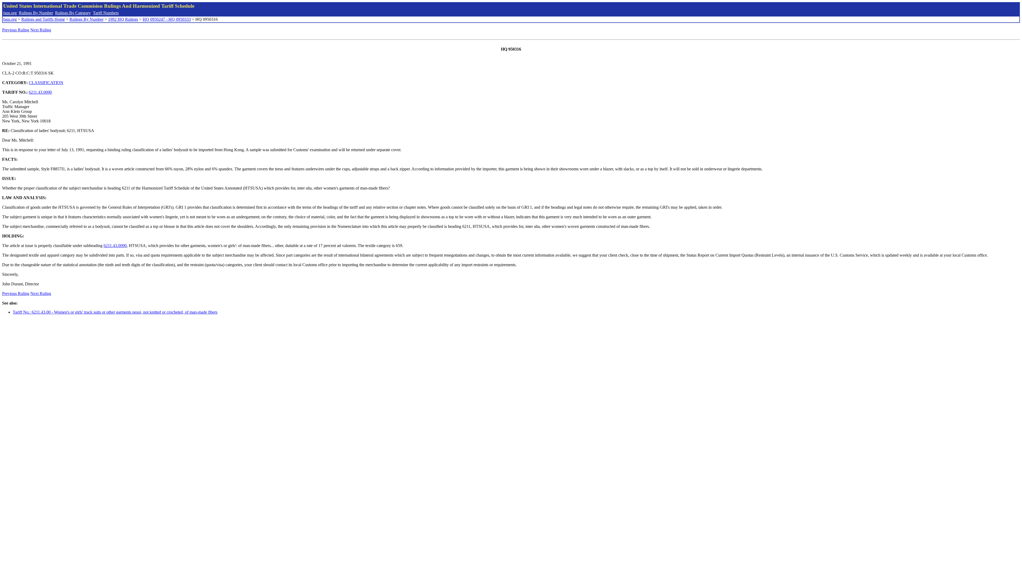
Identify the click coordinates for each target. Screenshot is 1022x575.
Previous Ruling (15, 30)
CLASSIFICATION (46, 82)
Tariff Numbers (106, 13)
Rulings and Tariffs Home (43, 19)
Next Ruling (40, 30)
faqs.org (10, 13)
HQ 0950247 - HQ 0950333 (167, 19)
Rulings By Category (73, 13)
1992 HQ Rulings (123, 19)
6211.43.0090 (40, 92)
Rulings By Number (36, 13)
